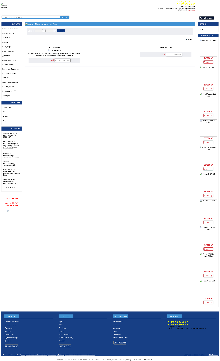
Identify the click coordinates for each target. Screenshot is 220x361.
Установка (7, 107)
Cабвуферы (6, 47)
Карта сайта (7, 121)
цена (190, 39)
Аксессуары (6, 95)
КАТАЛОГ (6, 13)
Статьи (5, 116)
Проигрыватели (8, 64)
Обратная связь (9, 112)
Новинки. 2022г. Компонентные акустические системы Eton (11, 172)
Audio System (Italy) (66, 338)
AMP (60, 325)
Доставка (57, 13)
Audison (62, 341)
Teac (201, 29)
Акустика (5, 42)
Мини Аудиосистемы (10, 82)
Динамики (6, 55)
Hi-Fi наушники (8, 87)
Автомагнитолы (8, 33)
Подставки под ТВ (9, 91)
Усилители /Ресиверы (10, 69)
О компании (38, 13)
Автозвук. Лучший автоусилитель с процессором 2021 (10, 181)
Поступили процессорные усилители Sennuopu (11, 155)
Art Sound (62, 328)
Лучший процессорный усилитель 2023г (9, 163)
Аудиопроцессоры (9, 51)
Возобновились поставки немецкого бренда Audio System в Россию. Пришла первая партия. (11, 145)
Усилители (6, 38)
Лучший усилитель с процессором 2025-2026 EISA (10, 135)
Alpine (61, 321)
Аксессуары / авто (9, 60)
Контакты (48, 13)
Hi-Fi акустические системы (9, 76)
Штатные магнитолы (10, 29)
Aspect (61, 331)
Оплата (66, 13)
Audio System (64, 334)
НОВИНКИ (27, 13)
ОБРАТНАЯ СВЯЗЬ (120, 338)
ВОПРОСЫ (16, 13)
